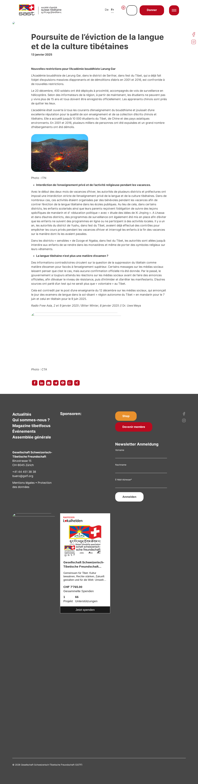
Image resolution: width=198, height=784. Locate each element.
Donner (152, 10)
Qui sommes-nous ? (31, 420)
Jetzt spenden (85, 609)
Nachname (120, 464)
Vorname (119, 450)
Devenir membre (133, 426)
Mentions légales (23, 482)
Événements (24, 431)
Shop (125, 416)
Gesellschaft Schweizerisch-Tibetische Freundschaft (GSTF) (83, 565)
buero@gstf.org (22, 476)
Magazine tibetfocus (31, 425)
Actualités (21, 414)
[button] (34, 383)
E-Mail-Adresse (123, 479)
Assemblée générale (31, 437)
